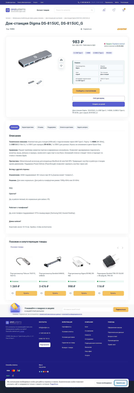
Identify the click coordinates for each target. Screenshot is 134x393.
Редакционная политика (93, 343)
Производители (113, 340)
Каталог (8, 18)
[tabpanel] (67, 182)
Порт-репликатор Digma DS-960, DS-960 (81, 275)
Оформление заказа (115, 327)
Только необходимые (104, 383)
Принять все (120, 383)
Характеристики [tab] (28, 127)
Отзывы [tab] (40, 127)
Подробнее (54, 384)
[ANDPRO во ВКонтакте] (39, 371)
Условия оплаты (67, 331)
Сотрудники (89, 339)
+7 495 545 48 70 (85, 2)
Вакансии (88, 347)
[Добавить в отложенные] (61, 65)
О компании (89, 331)
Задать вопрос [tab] (82, 127)
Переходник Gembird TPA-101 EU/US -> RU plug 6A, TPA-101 (110, 275)
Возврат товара (67, 347)
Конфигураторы (10, 2)
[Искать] (92, 10)
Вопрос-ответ (112, 336)
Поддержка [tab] (52, 127)
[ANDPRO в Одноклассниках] (43, 371)
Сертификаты (66, 327)
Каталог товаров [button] (43, 10)
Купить (26, 293)
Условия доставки (68, 337)
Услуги (35, 2)
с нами (21, 331)
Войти (117, 2)
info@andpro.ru (44, 327)
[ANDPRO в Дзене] (47, 371)
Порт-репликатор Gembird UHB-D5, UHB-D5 (51, 275)
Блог (42, 2)
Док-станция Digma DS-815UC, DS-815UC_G (77, 18)
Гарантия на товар (68, 343)
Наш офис (88, 351)
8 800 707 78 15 (44, 338)
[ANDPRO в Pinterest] (45, 371)
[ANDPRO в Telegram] (41, 371)
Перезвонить (44, 345)
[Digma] (122, 29)
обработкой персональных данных (50, 314)
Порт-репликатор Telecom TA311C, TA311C (22, 275)
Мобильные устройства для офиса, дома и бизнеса (28, 18)
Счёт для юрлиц (98, 98)
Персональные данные (116, 332)
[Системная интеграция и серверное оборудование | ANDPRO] (15, 10)
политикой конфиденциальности (72, 314)
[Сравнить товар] (61, 60)
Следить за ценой (98, 104)
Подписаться (121, 309)
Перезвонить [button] (109, 2)
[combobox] (74, 10)
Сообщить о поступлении (86, 91)
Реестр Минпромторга (24, 2)
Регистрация (124, 2)
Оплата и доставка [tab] (66, 127)
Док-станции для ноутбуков (54, 18)
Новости (88, 335)
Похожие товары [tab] (17, 247)
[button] (103, 10)
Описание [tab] (14, 127)
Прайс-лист (112, 344)
